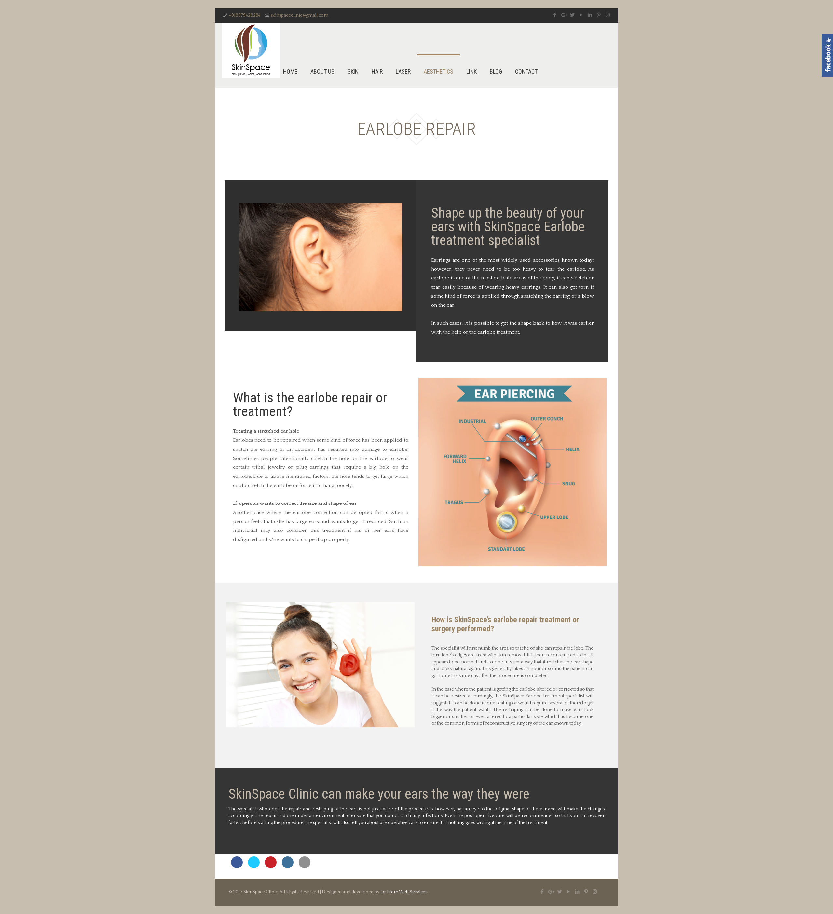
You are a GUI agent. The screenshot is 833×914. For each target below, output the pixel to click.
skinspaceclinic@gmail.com (299, 15)
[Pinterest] (598, 15)
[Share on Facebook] (237, 866)
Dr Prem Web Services (403, 891)
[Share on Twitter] (254, 866)
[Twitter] (572, 15)
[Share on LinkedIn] (288, 866)
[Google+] (563, 15)
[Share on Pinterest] (271, 866)
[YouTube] (581, 15)
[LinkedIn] (590, 15)
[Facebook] (555, 15)
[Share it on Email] (304, 866)
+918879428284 (245, 15)
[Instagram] (607, 15)
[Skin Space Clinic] (251, 50)
